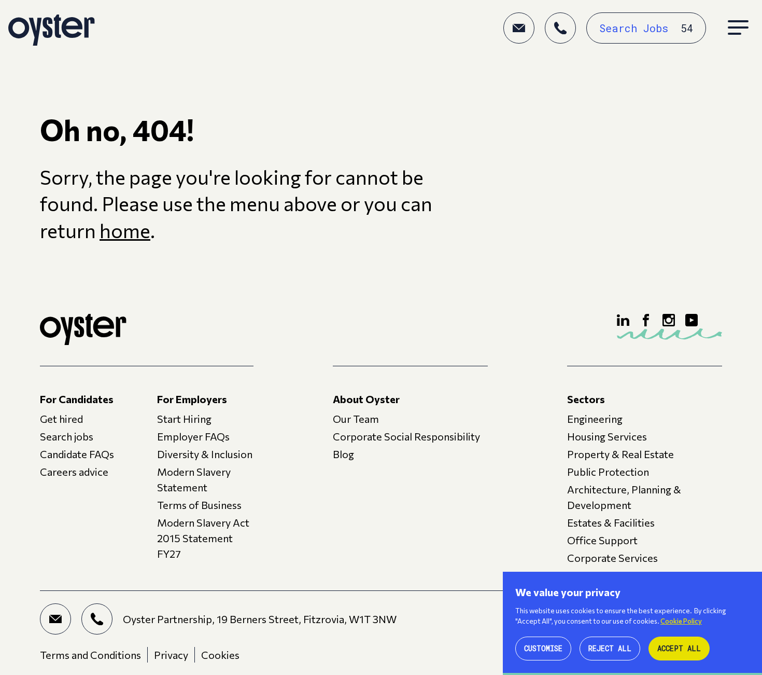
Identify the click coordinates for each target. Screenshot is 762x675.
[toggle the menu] (738, 28)
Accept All (679, 648)
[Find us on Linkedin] (623, 320)
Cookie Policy (681, 621)
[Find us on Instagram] (668, 320)
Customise (543, 648)
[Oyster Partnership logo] (51, 28)
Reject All (609, 648)
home (125, 230)
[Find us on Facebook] (646, 320)
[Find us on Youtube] (691, 320)
